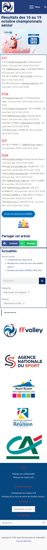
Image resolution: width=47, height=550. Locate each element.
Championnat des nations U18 (19, 259)
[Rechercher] (42, 281)
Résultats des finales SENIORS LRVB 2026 (24, 270)
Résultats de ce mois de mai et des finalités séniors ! (23, 496)
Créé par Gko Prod (23, 541)
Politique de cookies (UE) (23, 477)
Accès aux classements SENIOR (18, 214)
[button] (45, 7)
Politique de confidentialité (23, 474)
